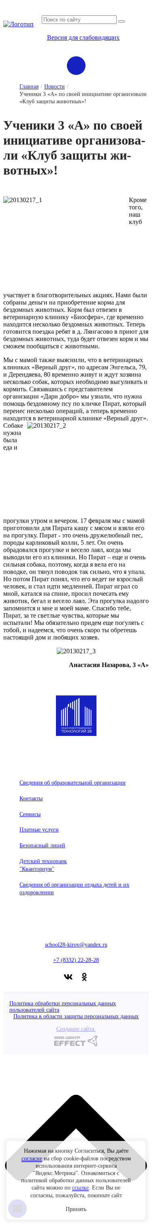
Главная (29, 86)
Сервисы (30, 814)
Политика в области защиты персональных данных (76, 1016)
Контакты (31, 798)
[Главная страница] (18, 24)
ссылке (80, 1188)
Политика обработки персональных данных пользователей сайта (62, 1006)
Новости (54, 86)
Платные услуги (39, 830)
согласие (31, 1159)
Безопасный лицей (42, 845)
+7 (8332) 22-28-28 (76, 960)
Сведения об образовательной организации (72, 783)
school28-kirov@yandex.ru (76, 945)
